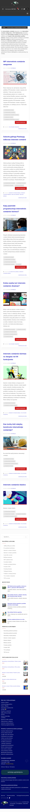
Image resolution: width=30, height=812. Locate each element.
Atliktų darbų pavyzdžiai (9, 545)
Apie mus (3, 795)
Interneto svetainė (9, 117)
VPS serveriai (7, 578)
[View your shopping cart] (18, 9)
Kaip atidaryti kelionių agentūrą (15, 612)
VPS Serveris (6, 652)
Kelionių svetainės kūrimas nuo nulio (16, 619)
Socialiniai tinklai (8, 562)
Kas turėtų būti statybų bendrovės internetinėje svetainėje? (13, 427)
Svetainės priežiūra (7, 645)
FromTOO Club (25, 802)
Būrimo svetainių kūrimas (6, 747)
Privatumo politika (11, 795)
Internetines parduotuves (10, 261)
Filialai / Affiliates (4, 706)
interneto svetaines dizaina (10, 331)
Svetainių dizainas (8, 569)
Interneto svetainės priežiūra (10, 552)
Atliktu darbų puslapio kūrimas (6, 713)
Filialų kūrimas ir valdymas (7, 721)
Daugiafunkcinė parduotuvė (7, 745)
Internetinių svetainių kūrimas (11, 463)
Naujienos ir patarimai (6, 711)
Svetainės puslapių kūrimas (10, 564)
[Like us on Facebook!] (7, 798)
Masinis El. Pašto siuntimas (7, 719)
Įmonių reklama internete (6, 732)
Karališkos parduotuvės (6, 741)
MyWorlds (13, 68)
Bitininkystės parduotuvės (7, 752)
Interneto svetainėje (21, 513)
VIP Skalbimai (19, 803)
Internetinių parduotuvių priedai (10, 633)
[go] (26, 537)
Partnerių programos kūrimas (7, 724)
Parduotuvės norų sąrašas (7, 736)
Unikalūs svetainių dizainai (10, 573)
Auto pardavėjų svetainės (6, 750)
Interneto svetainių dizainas (7, 723)
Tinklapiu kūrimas (8, 571)
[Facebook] (22, 9)
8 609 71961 (13, 9)
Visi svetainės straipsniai (14, 126)
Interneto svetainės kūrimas (15, 192)
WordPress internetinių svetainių (12, 119)
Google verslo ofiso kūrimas (7, 734)
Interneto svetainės (9, 185)
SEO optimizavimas (8, 559)
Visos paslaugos (7, 649)
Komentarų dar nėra (22, 128)
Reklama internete (15, 194)
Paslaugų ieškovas (19, 185)
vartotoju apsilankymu (15, 772)
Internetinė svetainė (9, 110)
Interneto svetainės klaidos (14, 485)
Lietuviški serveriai (8, 555)
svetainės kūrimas (9, 336)
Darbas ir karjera (5, 702)
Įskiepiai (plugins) (7, 640)
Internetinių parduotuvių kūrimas (10, 630)
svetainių (19, 264)
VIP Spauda (12, 803)
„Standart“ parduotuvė (6, 743)
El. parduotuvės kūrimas (6, 740)
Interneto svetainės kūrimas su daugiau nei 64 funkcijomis (14, 356)
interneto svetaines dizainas (11, 334)
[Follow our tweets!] (9, 798)
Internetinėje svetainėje (10, 112)
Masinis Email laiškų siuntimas (5, 717)
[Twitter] (24, 9)
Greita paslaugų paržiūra (6, 704)
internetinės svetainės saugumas (11, 114)
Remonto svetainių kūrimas (7, 754)
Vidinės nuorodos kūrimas (7, 738)
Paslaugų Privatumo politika (23, 795)
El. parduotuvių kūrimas (14, 271)
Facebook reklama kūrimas (7, 731)
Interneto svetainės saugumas (10, 638)
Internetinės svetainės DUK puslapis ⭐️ (7, 708)
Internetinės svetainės (9, 264)
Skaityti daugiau (20, 122)
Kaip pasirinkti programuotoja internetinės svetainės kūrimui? (14, 209)
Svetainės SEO (7, 566)
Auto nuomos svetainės (6, 748)
